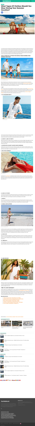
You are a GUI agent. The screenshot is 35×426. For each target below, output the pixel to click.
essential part (8, 175)
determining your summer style (24, 290)
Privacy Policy (6, 423)
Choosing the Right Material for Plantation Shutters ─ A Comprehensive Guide (16, 328)
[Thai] (18, 380)
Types (16, 316)
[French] (5, 380)
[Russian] (14, 380)
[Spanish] (15, 380)
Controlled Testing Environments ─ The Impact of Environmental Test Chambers (28, 328)
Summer (13, 316)
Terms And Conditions (16, 423)
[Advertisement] (17, 42)
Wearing (22, 316)
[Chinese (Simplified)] (1, 380)
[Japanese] (11, 380)
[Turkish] (20, 380)
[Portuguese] (12, 380)
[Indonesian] (8, 380)
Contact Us (10, 423)
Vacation (18, 316)
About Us (2, 423)
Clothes (7, 316)
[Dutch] (2, 380)
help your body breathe (27, 83)
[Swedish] (17, 380)
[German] (7, 380)
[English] (4, 380)
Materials (10, 316)
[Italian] (9, 380)
